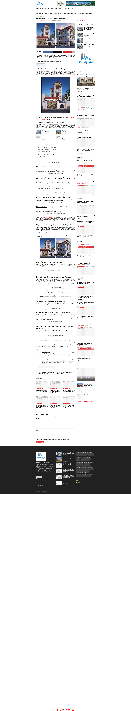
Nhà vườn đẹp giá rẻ (80, 462)
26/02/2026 (86, 284)
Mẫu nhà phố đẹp (71, 8)
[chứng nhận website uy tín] (45, 481)
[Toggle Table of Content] (42, 65)
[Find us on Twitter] (38, 485)
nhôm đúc (46, 266)
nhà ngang (43, 182)
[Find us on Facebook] (77, 20)
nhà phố (50, 292)
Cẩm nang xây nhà (54, 8)
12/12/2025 (86, 203)
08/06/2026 (86, 183)
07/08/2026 (43, 139)
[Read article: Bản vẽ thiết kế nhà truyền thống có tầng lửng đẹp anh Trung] (86, 250)
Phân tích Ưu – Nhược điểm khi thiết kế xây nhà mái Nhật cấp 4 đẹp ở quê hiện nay (68, 137)
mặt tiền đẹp (70, 279)
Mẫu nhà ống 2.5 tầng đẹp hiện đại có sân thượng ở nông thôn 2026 (86, 283)
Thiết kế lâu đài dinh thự (90, 469)
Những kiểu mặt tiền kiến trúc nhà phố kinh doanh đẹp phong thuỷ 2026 (85, 136)
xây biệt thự (47, 225)
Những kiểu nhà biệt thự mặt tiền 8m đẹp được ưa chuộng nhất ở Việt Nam (85, 95)
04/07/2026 (86, 244)
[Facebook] (72, 352)
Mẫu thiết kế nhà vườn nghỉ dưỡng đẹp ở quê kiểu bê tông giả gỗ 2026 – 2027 (68, 131)
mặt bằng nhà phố (65, 220)
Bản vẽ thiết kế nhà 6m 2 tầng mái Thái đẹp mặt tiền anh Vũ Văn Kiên (68, 406)
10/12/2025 (86, 107)
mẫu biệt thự (48, 178)
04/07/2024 (86, 305)
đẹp (49, 298)
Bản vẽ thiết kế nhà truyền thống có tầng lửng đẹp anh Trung (85, 242)
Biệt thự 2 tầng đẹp (83, 452)
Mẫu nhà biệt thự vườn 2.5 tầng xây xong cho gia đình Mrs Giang (85, 303)
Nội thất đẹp (78, 467)
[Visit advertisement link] (76, 3)
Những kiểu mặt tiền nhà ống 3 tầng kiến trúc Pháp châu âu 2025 (85, 116)
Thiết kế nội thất (40, 13)
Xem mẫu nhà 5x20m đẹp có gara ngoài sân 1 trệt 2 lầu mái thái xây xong (85, 323)
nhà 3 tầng (58, 127)
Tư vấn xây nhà (51, 366)
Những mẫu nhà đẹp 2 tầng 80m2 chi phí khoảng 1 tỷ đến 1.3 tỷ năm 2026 (89, 34)
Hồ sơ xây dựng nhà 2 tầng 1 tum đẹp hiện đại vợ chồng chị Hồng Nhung (42, 406)
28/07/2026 (86, 86)
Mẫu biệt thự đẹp (63, 8)
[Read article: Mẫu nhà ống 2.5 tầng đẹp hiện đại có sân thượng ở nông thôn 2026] (86, 290)
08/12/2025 (86, 127)
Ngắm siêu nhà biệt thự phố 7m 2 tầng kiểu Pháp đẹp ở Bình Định (51, 61)
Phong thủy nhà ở (90, 467)
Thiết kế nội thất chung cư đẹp (81, 474)
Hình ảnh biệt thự (47, 292)
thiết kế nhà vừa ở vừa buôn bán (53, 72)
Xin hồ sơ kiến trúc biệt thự (87, 475)
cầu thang (40, 184)
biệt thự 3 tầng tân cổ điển (56, 277)
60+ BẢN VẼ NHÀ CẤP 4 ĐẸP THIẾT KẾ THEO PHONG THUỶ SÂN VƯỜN (89, 45)
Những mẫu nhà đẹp (80, 464)
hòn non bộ (59, 228)
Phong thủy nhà (84, 467)
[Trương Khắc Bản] (39, 353)
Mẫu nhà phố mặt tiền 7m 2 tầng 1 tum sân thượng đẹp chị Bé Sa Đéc (50, 188)
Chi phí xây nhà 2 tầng (44, 288)
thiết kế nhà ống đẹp (80, 472)
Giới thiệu (64, 13)
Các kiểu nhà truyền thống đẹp (74, 13)
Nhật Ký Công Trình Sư (87, 13)
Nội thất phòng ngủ (87, 465)
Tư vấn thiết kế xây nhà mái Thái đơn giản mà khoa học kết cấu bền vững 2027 (89, 28)
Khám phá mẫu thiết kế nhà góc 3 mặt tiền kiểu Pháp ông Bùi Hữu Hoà (55, 406)
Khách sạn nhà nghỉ (49, 13)
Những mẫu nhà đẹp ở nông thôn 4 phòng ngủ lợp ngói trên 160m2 (84, 161)
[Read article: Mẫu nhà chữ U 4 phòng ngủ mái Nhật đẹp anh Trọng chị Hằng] (86, 209)
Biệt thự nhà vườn (90, 455)
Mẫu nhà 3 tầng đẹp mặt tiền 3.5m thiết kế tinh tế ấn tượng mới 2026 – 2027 (48, 137)
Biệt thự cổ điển (89, 452)
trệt (59, 178)
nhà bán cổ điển (63, 279)
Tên (37, 430)
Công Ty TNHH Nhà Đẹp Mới (49, 353)
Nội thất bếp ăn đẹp (87, 464)
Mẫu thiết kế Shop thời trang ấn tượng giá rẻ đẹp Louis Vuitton (69, 391)
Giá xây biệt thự (45, 8)
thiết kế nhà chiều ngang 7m (46, 146)
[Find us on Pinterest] (80, 20)
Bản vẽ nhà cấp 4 (79, 457)
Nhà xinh (85, 462)
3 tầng (78, 452)
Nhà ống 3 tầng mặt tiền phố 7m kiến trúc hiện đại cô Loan (48, 190)
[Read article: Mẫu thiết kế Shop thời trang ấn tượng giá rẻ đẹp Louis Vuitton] (69, 385)
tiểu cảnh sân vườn (52, 228)
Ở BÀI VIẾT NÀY (70, 272)
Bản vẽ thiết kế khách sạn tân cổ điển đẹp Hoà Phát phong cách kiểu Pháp (89, 390)
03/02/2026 (86, 264)
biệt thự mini (48, 154)
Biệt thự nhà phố (42, 296)
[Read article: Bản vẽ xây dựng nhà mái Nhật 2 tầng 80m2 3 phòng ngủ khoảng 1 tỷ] (86, 270)
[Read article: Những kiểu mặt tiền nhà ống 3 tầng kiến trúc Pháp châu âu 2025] (86, 122)
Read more (80, 91)
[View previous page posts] (54, 142)
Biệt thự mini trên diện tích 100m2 (82, 455)
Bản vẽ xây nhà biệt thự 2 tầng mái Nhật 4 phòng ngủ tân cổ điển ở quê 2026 (86, 222)
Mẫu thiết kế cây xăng (85, 460)
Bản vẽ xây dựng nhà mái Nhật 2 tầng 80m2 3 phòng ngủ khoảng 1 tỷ (85, 262)
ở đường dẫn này (71, 331)
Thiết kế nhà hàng (86, 470)
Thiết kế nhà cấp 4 (79, 470)
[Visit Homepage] (39, 3)
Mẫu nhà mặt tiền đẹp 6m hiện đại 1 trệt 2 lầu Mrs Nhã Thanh (48, 131)
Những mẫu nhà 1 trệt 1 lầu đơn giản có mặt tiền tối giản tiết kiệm (85, 75)
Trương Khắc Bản (42, 20)
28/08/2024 (48, 20)
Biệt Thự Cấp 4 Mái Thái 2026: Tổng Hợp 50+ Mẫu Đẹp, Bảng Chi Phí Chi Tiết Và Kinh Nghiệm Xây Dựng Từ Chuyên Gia (60, 11)
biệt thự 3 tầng (51, 182)
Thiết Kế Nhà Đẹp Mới (45, 491)
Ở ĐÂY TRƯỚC (39, 319)
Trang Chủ (38, 8)
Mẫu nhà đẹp (46, 366)
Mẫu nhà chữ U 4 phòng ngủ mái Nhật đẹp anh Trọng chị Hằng (85, 202)
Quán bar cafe (57, 13)
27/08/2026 (38, 392)
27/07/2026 (64, 392)
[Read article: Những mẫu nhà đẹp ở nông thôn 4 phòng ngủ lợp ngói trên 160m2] (86, 169)
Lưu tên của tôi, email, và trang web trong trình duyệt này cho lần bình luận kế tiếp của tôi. (53, 439)
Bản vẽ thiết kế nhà (41, 207)
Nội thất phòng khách (80, 465)
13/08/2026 (85, 392)
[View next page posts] (56, 142)
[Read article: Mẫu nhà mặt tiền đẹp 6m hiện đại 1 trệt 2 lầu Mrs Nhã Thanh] (38, 132)
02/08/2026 (63, 139)
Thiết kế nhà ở (86, 472)
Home (37, 16)
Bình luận (38, 418)
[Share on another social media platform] (73, 52)
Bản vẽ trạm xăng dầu (86, 457)
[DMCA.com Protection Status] (39, 476)
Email (37, 434)
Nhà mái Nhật (88, 11)
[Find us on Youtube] (82, 20)
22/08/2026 (86, 345)
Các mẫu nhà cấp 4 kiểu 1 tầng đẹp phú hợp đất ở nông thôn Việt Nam (89, 40)
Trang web (58, 434)
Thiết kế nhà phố (60, 20)
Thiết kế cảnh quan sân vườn (81, 469)
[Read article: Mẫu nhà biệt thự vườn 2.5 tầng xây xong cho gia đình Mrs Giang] (86, 310)
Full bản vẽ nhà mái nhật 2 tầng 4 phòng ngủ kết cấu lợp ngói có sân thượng (85, 181)
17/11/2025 (86, 163)
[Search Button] (94, 11)
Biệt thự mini (41, 366)
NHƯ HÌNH (52, 171)
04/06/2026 (86, 325)
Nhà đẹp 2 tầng (90, 462)
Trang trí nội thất (89, 474)
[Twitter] (73, 352)
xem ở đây (49, 305)
